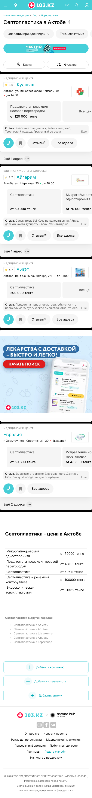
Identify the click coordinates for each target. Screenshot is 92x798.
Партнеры (33, 751)
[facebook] (46, 725)
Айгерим (26, 177)
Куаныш (25, 84)
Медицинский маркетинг (63, 739)
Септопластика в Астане (31, 629)
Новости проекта (55, 733)
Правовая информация (30, 745)
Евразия (12, 434)
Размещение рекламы (26, 739)
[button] (68, 65)
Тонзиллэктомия (72, 34)
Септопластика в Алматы (31, 624)
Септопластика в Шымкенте (33, 633)
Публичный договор (64, 745)
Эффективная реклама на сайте (26, 415)
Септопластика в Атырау (31, 637)
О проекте (32, 733)
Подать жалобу (55, 751)
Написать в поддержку (46, 757)
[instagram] (40, 725)
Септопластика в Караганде (33, 642)
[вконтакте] (53, 725)
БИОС (23, 269)
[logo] (41, 5)
